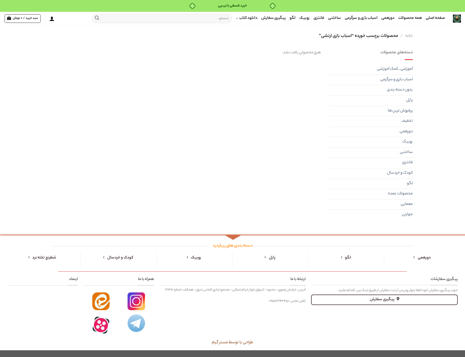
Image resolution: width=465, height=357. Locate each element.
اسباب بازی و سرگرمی (361, 18)
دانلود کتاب (248, 18)
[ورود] (52, 18)
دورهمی (387, 18)
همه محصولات (410, 18)
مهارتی (407, 214)
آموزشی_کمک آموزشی (395, 69)
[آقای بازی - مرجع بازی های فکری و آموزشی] (457, 19)
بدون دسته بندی (400, 90)
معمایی (407, 204)
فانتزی (318, 18)
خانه (409, 36)
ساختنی (334, 18)
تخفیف (407, 121)
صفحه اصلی (435, 18)
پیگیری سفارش (273, 18)
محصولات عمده (400, 194)
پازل (409, 100)
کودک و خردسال (400, 173)
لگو (292, 18)
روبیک (304, 18)
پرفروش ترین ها (400, 111)
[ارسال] (96, 18)
